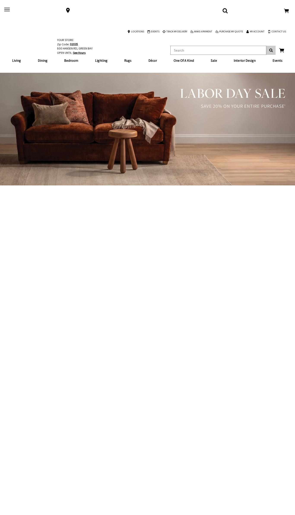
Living (16, 60)
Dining (43, 60)
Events (277, 60)
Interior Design (245, 60)
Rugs (128, 60)
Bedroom (71, 60)
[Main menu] (7, 10)
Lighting (101, 60)
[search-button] (271, 50)
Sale (214, 60)
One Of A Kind (184, 60)
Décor (152, 60)
